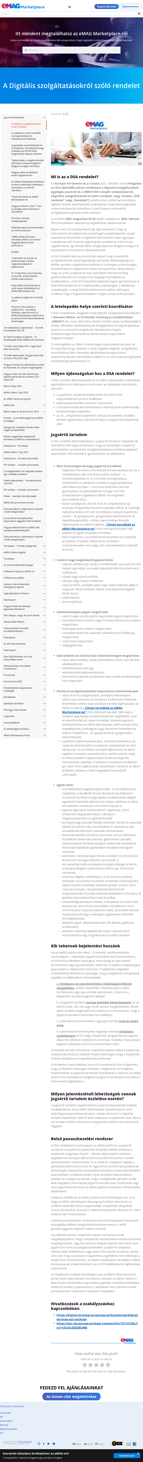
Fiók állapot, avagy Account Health (22, 615)
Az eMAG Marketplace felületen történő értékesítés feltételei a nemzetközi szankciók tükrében (27, 186)
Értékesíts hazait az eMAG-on (19, 571)
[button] (69, 7)
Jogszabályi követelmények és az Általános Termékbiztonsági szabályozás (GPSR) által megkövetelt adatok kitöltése (27, 149)
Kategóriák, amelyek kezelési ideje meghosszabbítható (21, 429)
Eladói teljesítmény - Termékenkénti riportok (22, 482)
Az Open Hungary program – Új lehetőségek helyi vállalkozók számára (24, 338)
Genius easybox (6, 1421)
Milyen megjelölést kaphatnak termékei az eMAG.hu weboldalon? (22, 438)
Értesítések (9, 637)
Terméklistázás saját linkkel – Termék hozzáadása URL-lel (23, 329)
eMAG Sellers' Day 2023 (16, 452)
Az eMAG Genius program (17, 398)
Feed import (10, 650)
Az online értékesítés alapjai (18, 565)
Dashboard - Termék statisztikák (21, 458)
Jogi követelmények (14, 117)
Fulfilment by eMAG (14, 577)
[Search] (139, 13)
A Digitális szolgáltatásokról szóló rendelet (26, 125)
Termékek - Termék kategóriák (20, 545)
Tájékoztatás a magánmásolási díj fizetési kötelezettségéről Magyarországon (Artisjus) (27, 163)
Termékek (9, 558)
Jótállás (15, 251)
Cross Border (5, 1412)
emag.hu (101, 1444)
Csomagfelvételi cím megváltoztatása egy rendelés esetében (23, 473)
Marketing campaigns (8, 1429)
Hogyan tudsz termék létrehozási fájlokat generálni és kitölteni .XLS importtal (21, 376)
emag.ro (78, 1444)
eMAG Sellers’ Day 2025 (16, 392)
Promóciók (9, 675)
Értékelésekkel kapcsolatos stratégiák (18, 689)
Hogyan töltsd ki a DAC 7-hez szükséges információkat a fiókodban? (26, 209)
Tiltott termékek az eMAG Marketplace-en (24, 198)
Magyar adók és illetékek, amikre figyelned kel (24, 174)
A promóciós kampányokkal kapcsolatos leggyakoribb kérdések (22, 520)
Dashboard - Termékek (16, 445)
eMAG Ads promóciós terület (19, 502)
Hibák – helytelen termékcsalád (20, 496)
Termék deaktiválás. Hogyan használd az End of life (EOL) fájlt (23, 357)
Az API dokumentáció (15, 643)
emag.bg (89, 1444)
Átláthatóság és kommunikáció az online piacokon (27, 229)
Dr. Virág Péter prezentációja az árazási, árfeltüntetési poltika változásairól (26, 276)
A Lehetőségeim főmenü (16, 728)
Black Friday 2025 (13, 386)
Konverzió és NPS (13, 681)
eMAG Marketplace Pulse (17, 735)
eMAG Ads (9, 405)
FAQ (1, 1433)
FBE (1, 1417)
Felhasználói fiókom (14, 621)
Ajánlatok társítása (13, 703)
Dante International (25, 1442)
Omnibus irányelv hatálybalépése (20, 220)
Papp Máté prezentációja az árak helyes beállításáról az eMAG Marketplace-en (25, 288)
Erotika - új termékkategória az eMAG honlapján (23, 419)
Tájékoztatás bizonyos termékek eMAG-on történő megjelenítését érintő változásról (25, 241)
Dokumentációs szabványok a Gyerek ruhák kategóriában (23, 510)
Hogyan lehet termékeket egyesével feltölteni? (17, 608)
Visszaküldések (12, 722)
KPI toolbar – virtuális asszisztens (21, 464)
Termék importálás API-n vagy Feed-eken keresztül (23, 348)
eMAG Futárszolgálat (15, 552)
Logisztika (9, 716)
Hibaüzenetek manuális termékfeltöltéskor (16, 630)
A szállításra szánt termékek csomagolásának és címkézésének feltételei (26, 135)
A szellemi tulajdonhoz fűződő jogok (27, 299)
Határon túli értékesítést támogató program (16, 586)
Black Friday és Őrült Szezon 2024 (21, 411)
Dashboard (9, 599)
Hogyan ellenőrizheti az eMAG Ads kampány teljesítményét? (22, 529)
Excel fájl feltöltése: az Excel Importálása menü (18, 658)
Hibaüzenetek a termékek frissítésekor (17, 667)
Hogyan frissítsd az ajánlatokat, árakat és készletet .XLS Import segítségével (24, 366)
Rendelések (10, 697)
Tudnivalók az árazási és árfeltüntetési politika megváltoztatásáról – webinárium (24, 262)
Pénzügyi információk (15, 709)
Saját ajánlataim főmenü (16, 593)
